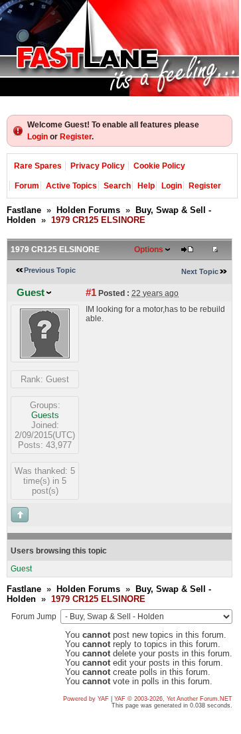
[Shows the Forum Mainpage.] (119, 48)
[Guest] (45, 355)
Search (117, 185)
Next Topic (199, 271)
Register (76, 136)
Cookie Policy (159, 166)
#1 (91, 292)
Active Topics (71, 185)
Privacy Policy (97, 166)
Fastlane (24, 210)
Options (148, 249)
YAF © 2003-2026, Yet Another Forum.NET (173, 699)
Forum (27, 185)
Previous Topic (50, 270)
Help (146, 185)
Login (37, 136)
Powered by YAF (86, 699)
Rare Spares (38, 166)
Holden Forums (88, 210)
